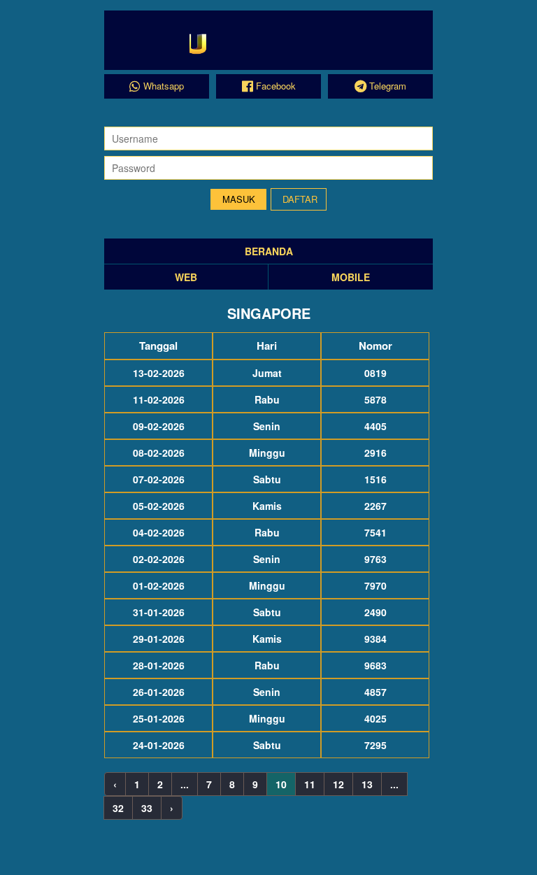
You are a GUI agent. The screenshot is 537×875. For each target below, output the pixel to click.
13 (367, 784)
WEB (186, 277)
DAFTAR (299, 199)
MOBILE (350, 277)
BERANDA (269, 251)
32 (118, 808)
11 (309, 784)
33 (146, 808)
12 (338, 784)
